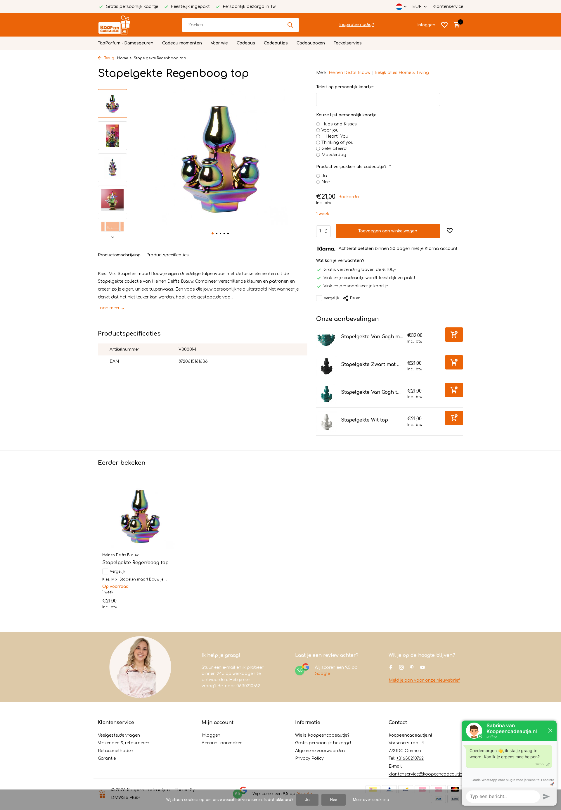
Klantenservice (447, 6)
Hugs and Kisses (339, 124)
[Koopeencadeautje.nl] (120, 25)
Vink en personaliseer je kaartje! (356, 286)
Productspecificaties (167, 255)
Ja (324, 176)
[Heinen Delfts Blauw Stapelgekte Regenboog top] (140, 515)
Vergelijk (331, 298)
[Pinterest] (412, 667)
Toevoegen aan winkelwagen (387, 231)
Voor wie (219, 43)
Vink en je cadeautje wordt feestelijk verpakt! (369, 278)
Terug (108, 58)
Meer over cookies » (371, 800)
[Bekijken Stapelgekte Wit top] (326, 421)
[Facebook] (391, 667)
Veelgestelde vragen (119, 735)
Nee (325, 182)
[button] (212, 233)
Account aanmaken (222, 743)
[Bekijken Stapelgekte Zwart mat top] (326, 366)
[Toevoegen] (454, 334)
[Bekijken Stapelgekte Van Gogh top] (326, 394)
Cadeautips (276, 43)
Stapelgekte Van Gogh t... (371, 392)
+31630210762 (410, 758)
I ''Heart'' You (334, 136)
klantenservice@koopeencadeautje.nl (428, 774)
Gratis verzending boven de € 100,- (359, 269)
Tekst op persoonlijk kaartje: (345, 87)
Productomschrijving (119, 255)
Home (122, 58)
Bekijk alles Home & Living (402, 72)
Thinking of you (337, 142)
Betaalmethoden (115, 751)
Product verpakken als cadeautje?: (353, 167)
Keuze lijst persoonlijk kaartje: (347, 115)
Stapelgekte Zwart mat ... (371, 364)
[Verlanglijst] (444, 25)
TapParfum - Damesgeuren (125, 43)
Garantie (107, 758)
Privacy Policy (309, 758)
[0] (455, 24)
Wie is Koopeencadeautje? (322, 735)
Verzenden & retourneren (123, 743)
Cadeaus (246, 43)
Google (322, 673)
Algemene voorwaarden (320, 751)
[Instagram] (401, 667)
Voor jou (330, 130)
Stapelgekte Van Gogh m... (372, 336)
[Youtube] (422, 667)
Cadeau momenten (182, 43)
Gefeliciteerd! (334, 148)
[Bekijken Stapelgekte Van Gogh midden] (326, 338)
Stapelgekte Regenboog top (135, 562)
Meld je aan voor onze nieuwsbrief (424, 680)
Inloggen (211, 735)
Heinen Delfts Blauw (349, 72)
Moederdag (333, 155)
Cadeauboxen (311, 43)
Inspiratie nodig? (356, 25)
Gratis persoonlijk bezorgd (323, 743)
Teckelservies (348, 43)
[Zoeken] (290, 25)
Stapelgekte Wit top (364, 420)
